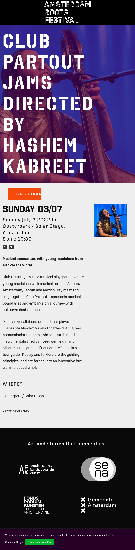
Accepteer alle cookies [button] (40, 542)
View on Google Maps (16, 410)
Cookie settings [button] (14, 542)
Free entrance (26, 194)
